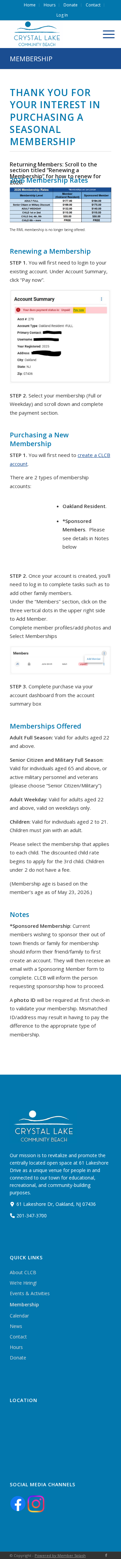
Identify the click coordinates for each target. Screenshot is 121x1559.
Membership (31, 58)
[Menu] (105, 34)
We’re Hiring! (23, 1283)
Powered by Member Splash (60, 1555)
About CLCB (23, 1272)
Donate (18, 1357)
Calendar (19, 1315)
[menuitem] (30, 5)
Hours (16, 1347)
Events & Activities (30, 1293)
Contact (18, 1336)
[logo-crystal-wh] (50, 34)
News (16, 1326)
